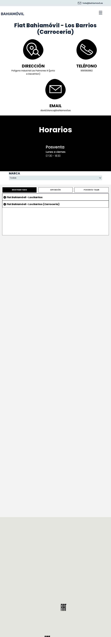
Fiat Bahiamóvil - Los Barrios (24, 197)
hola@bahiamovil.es (93, 3)
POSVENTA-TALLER (91, 190)
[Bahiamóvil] (38, 12)
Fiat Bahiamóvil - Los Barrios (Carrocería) (33, 204)
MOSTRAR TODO (19, 190)
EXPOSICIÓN (55, 190)
